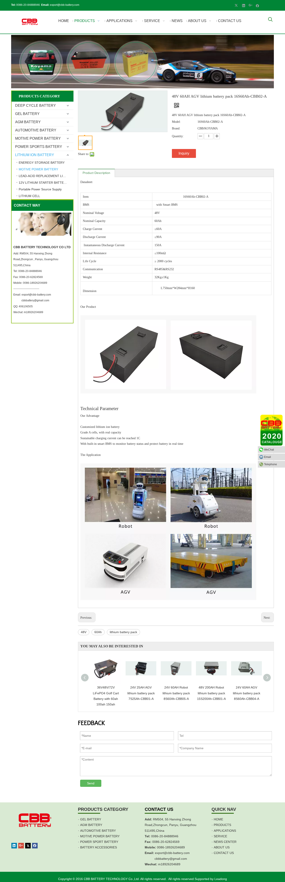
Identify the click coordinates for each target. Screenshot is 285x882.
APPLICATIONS (225, 830)
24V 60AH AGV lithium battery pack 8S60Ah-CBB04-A (246, 693)
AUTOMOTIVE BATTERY (35, 130)
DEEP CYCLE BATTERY (35, 105)
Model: (176, 121)
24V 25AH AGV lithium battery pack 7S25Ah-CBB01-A (141, 693)
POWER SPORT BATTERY (99, 842)
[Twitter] (237, 5)
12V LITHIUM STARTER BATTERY (43, 182)
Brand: (176, 128)
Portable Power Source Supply (40, 189)
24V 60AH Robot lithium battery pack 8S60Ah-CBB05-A (176, 693)
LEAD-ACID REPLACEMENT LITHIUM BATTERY (46, 176)
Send (90, 783)
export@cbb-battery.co (171, 853)
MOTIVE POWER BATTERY (38, 138)
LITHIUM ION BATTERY (34, 155)
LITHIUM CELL (29, 196)
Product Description (96, 173)
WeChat (269, 449)
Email (267, 457)
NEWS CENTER (225, 842)
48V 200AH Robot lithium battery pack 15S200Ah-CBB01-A (211, 693)
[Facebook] (257, 5)
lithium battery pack (123, 632)
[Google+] (250, 5)
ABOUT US (222, 847)
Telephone (270, 464)
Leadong (220, 879)
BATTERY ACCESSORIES (98, 847)
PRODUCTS (222, 825)
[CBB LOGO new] (30, 22)
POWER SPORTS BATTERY (38, 147)
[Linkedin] (243, 5)
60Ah (98, 632)
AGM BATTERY (28, 122)
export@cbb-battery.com (64, 4)
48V (83, 632)
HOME (218, 819)
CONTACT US (224, 853)
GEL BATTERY (27, 114)
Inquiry (184, 153)
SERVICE (220, 836)
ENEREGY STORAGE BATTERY (42, 162)
